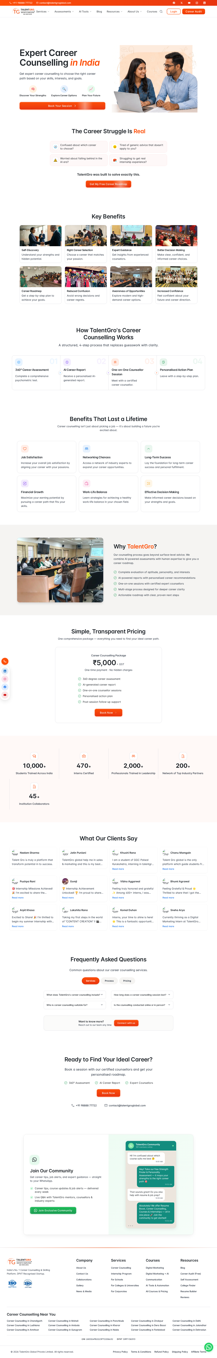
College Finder (187, 1285)
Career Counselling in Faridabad (148, 1329)
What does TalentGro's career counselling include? (73, 994)
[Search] (161, 11)
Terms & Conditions (141, 1351)
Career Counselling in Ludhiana (23, 1325)
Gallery (80, 1285)
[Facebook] (4, 686)
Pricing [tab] (127, 980)
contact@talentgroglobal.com (127, 1105)
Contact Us (82, 1273)
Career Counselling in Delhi (187, 1320)
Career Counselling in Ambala (64, 1325)
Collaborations (84, 1279)
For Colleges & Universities (125, 1285)
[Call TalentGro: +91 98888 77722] (4, 661)
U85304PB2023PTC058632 (99, 1339)
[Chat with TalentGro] (208, 1347)
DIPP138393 (129, 1339)
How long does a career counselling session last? (140, 994)
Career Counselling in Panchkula (107, 1320)
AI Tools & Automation (157, 1285)
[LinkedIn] (4, 671)
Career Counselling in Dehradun (189, 1329)
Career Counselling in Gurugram (65, 1329)
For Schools (117, 1279)
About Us (81, 1267)
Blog (99, 11)
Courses (152, 11)
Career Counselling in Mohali (63, 1320)
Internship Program (121, 1273)
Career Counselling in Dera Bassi (148, 1325)
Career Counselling (121, 1267)
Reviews (184, 1297)
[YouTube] (4, 694)
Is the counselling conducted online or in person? (139, 1005)
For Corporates (119, 1291)
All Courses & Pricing (157, 1291)
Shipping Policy (180, 1351)
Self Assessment (189, 1279)
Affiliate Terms (198, 1351)
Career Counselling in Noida (104, 1329)
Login (173, 11)
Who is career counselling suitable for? (67, 1005)
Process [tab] (109, 980)
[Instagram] (4, 679)
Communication (154, 1279)
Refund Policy (161, 1351)
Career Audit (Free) (190, 1273)
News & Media (84, 1291)
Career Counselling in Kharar (105, 1325)
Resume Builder (188, 1291)
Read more (118, 869)
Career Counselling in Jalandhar (189, 1325)
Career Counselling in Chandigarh (24, 1320)
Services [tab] (90, 980)
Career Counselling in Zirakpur (147, 1320)
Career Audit (194, 11)
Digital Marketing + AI (157, 1273)
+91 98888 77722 (86, 1105)
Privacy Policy (120, 1351)
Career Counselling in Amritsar (23, 1329)
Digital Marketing (155, 1267)
